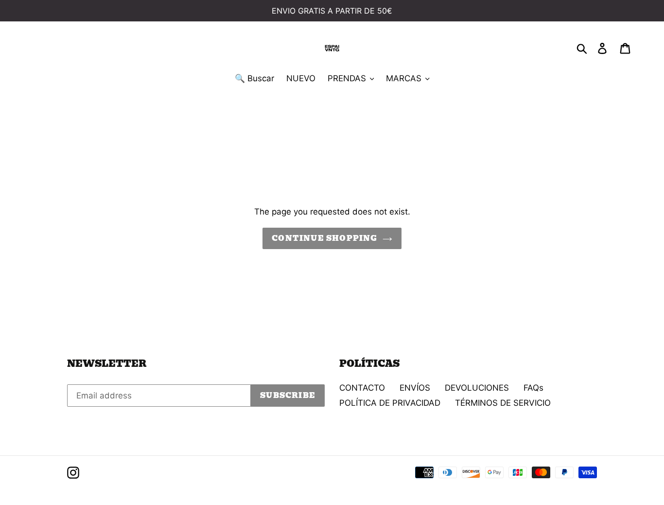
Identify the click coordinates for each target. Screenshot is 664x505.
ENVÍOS (415, 388)
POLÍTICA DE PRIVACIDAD (389, 403)
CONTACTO (362, 388)
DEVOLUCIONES (477, 388)
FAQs (533, 388)
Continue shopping (324, 238)
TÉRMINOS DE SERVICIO (503, 403)
